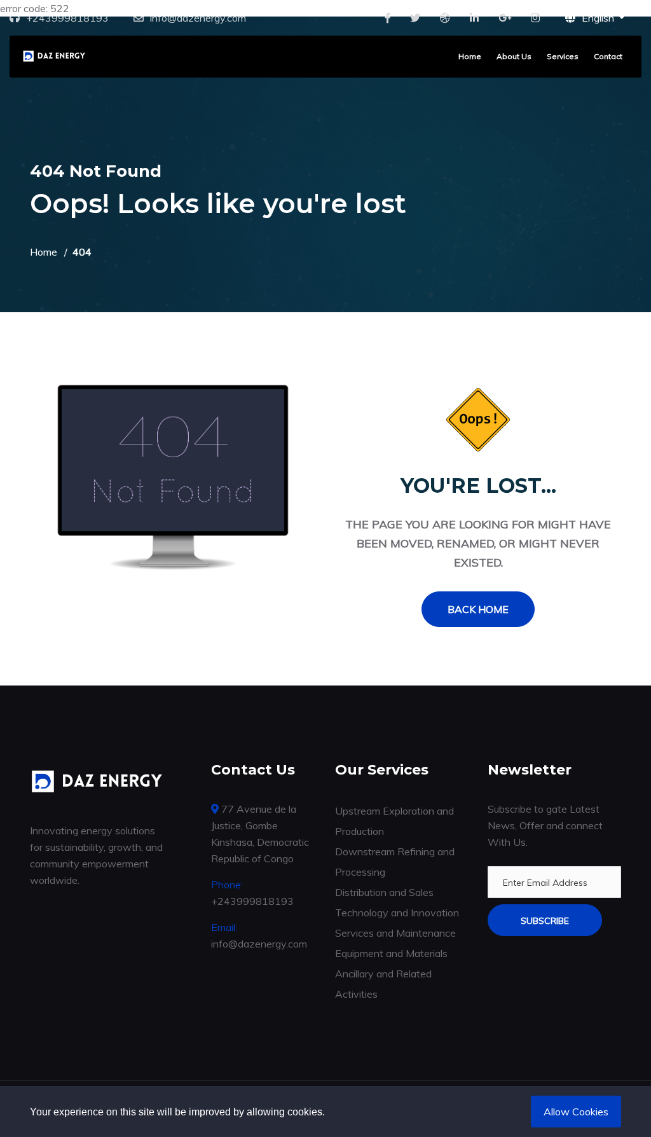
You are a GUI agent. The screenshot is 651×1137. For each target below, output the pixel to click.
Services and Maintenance (395, 933)
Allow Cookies (576, 1111)
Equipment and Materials (391, 953)
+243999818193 (67, 17)
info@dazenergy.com (198, 17)
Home (469, 56)
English (599, 17)
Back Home (478, 609)
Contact (608, 56)
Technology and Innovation (397, 912)
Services (563, 56)
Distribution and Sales (384, 892)
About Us (514, 56)
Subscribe (545, 921)
